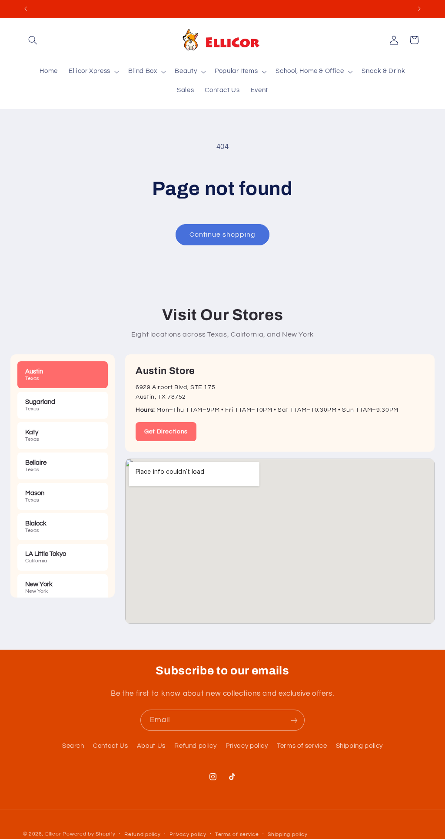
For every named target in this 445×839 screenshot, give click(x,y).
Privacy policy (247, 746)
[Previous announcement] (25, 8)
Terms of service (302, 746)
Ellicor (53, 834)
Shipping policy (359, 746)
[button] (33, 40)
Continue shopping (222, 234)
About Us (151, 746)
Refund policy (195, 746)
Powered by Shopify (89, 834)
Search (73, 746)
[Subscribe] (294, 720)
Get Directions (166, 432)
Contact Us (110, 746)
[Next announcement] (419, 8)
